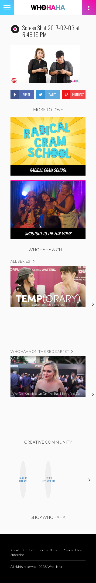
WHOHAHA (48, 7)
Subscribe (17, 555)
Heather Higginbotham (48, 479)
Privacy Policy (72, 550)
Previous (6, 479)
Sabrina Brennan (23, 479)
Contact (29, 550)
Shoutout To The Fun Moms (48, 233)
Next (90, 479)
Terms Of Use (48, 550)
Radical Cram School (48, 170)
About (14, 550)
